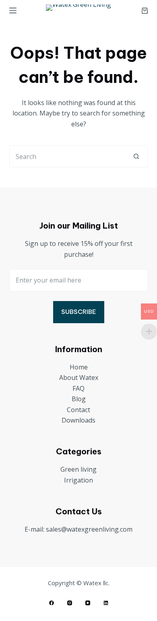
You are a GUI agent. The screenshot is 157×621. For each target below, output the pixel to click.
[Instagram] (70, 603)
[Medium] (106, 603)
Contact (78, 409)
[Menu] (13, 10)
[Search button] (137, 156)
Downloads (78, 420)
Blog (79, 398)
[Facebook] (51, 603)
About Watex (78, 377)
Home (79, 367)
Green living (78, 469)
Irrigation (78, 480)
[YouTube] (88, 603)
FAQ (78, 388)
